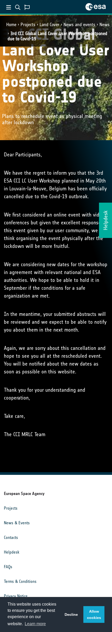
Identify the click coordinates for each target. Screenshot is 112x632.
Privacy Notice (16, 596)
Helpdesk (11, 552)
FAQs (8, 566)
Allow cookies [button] (94, 614)
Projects (28, 24)
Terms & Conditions (20, 581)
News (104, 24)
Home (11, 24)
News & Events (17, 522)
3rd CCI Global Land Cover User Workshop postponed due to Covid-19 (57, 36)
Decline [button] (71, 614)
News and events (79, 24)
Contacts (11, 537)
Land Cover (49, 24)
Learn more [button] (35, 624)
